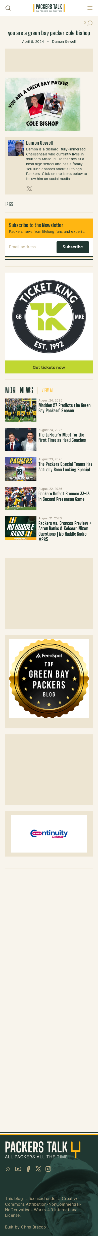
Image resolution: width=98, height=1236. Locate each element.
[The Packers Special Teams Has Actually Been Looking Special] (20, 469)
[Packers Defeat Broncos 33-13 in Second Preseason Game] (20, 498)
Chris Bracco (33, 1227)
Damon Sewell (64, 42)
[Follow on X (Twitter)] (29, 188)
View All (48, 390)
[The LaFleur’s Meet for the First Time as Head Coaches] (20, 440)
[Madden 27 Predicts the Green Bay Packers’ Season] (20, 410)
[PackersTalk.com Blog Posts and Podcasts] (49, 8)
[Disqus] (49, 935)
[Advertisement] (49, 60)
